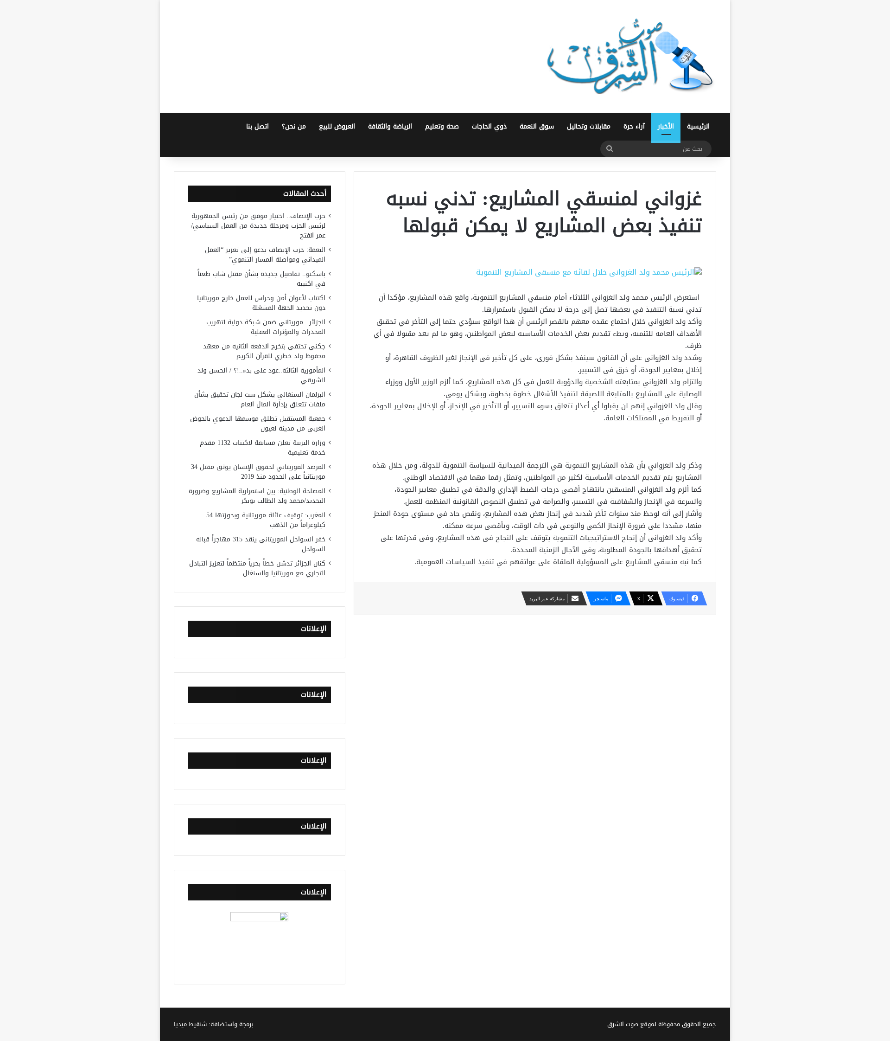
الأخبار (666, 126)
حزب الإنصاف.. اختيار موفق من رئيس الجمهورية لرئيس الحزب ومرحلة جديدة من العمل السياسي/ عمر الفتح (258, 225)
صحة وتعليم (442, 126)
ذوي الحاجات (489, 126)
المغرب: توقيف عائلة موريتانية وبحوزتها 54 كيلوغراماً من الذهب (265, 520)
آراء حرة (634, 126)
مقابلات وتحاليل (588, 126)
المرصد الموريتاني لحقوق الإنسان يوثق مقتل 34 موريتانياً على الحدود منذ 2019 (258, 471)
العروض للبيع (337, 126)
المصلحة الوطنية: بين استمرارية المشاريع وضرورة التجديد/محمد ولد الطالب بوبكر (257, 496)
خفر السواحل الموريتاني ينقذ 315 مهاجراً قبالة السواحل (260, 544)
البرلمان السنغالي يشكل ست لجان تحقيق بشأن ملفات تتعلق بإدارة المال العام (259, 399)
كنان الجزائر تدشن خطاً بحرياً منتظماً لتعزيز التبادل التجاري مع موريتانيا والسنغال (257, 568)
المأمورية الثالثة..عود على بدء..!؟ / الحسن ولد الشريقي (261, 375)
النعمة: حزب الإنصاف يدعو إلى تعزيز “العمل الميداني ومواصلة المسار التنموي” (265, 254)
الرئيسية (698, 126)
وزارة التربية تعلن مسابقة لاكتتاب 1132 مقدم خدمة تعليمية (262, 447)
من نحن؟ (294, 126)
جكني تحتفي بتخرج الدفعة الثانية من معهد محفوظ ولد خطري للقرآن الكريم (264, 351)
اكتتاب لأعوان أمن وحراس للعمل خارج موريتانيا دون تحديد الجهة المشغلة (261, 303)
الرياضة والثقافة (390, 126)
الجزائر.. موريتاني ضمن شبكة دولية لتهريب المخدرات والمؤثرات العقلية (265, 327)
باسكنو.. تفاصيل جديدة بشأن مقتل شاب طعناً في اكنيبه (261, 278)
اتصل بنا (257, 126)
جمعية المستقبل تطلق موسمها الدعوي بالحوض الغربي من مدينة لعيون (257, 423)
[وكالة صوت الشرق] (630, 56)
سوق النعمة (537, 126)
